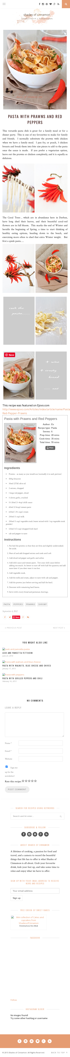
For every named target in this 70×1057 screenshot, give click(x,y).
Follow (14, 999)
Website (8, 758)
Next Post (58, 628)
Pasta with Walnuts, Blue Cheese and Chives (26, 665)
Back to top (58, 1052)
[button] (50, 448)
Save (17, 617)
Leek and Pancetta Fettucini (17, 653)
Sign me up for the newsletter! (11, 772)
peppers (18, 604)
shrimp (42, 604)
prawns (30, 604)
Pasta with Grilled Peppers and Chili (22, 678)
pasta (7, 604)
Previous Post (14, 628)
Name (8, 743)
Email (8, 751)
